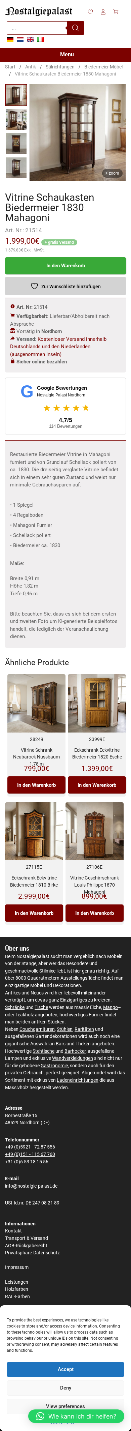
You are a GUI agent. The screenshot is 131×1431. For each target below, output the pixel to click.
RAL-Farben (17, 1297)
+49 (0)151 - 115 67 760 (30, 1154)
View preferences (65, 1406)
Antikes (12, 993)
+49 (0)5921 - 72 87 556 (30, 1147)
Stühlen (65, 1029)
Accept (66, 1369)
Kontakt (13, 1231)
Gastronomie (54, 1066)
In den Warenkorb (65, 266)
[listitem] (16, 95)
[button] (76, 1416)
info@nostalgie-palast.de (31, 1186)
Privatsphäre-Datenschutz (32, 1253)
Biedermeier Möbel (103, 66)
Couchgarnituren (37, 1029)
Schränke (15, 1007)
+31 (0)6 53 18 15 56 (26, 1162)
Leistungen (16, 1282)
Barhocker (75, 1051)
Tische (41, 1007)
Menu (67, 54)
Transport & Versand (26, 1238)
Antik (30, 66)
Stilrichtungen (60, 66)
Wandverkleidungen (72, 1058)
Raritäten (84, 1029)
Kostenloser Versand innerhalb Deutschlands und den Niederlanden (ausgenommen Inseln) (58, 346)
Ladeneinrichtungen (77, 1080)
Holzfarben (16, 1289)
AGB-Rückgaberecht (26, 1246)
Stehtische (43, 1051)
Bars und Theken (73, 1044)
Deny (65, 1388)
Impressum (17, 1267)
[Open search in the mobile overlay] (45, 28)
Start (10, 66)
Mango (110, 1007)
